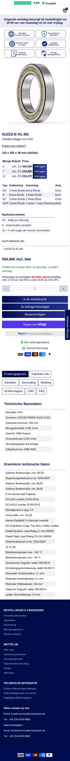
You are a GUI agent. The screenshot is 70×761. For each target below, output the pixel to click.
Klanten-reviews (12, 634)
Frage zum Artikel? (14, 146)
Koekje (7, 668)
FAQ (42, 391)
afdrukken (9, 673)
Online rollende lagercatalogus (20, 688)
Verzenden (9, 620)
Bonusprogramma (13, 629)
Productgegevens (15, 374)
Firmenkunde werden (15, 615)
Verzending (28, 382)
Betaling (46, 382)
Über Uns (9, 650)
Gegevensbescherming (16, 663)
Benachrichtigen (35, 314)
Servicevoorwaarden (15, 654)
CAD (31, 391)
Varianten (10, 382)
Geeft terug (10, 625)
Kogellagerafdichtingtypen (18, 697)
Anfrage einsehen (67, 324)
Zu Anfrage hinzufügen (35, 306)
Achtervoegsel (13, 391)
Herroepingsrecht (13, 659)
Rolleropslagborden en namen (20, 693)
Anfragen (40, 166)
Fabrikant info (40, 374)
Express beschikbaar (40, 333)
